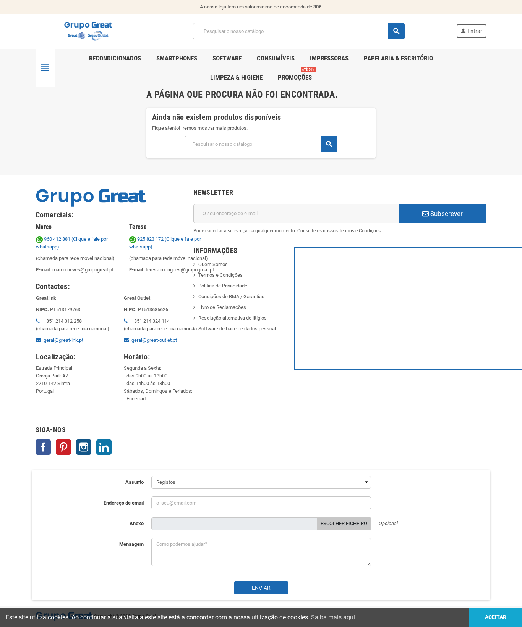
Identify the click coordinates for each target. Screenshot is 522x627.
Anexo (137, 523)
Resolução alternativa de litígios (232, 318)
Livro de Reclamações (222, 307)
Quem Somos (213, 264)
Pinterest (63, 447)
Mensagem (131, 544)
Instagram (83, 447)
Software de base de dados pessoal (237, 328)
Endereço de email (124, 503)
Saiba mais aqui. (334, 617)
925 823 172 (150, 239)
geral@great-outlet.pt (154, 340)
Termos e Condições (220, 275)
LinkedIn (104, 447)
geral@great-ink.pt (63, 340)
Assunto (134, 482)
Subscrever (446, 213)
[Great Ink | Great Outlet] (88, 31)
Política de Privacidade (222, 286)
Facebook (43, 447)
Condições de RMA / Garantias (231, 296)
